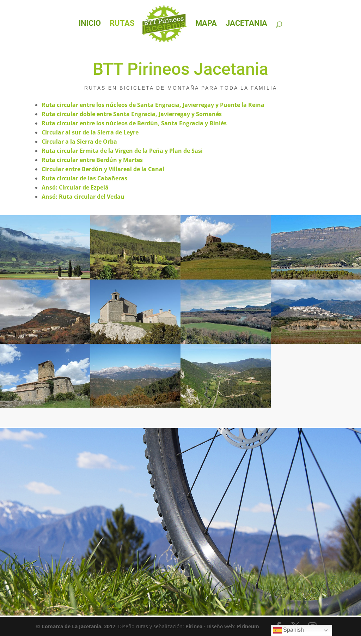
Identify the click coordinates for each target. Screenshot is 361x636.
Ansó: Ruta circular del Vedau (83, 196)
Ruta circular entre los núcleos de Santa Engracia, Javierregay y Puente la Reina (153, 105)
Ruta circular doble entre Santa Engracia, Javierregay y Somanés (132, 114)
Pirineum (248, 626)
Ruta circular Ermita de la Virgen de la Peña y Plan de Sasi (122, 151)
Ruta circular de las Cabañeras (84, 178)
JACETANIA (246, 24)
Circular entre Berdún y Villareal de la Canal (103, 169)
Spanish (293, 630)
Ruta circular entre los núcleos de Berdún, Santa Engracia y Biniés (134, 123)
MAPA (206, 24)
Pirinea (193, 626)
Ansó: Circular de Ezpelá (75, 187)
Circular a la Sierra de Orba (79, 141)
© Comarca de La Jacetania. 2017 (75, 626)
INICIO (90, 24)
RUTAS (122, 24)
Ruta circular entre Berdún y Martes (92, 160)
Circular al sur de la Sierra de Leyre (90, 132)
